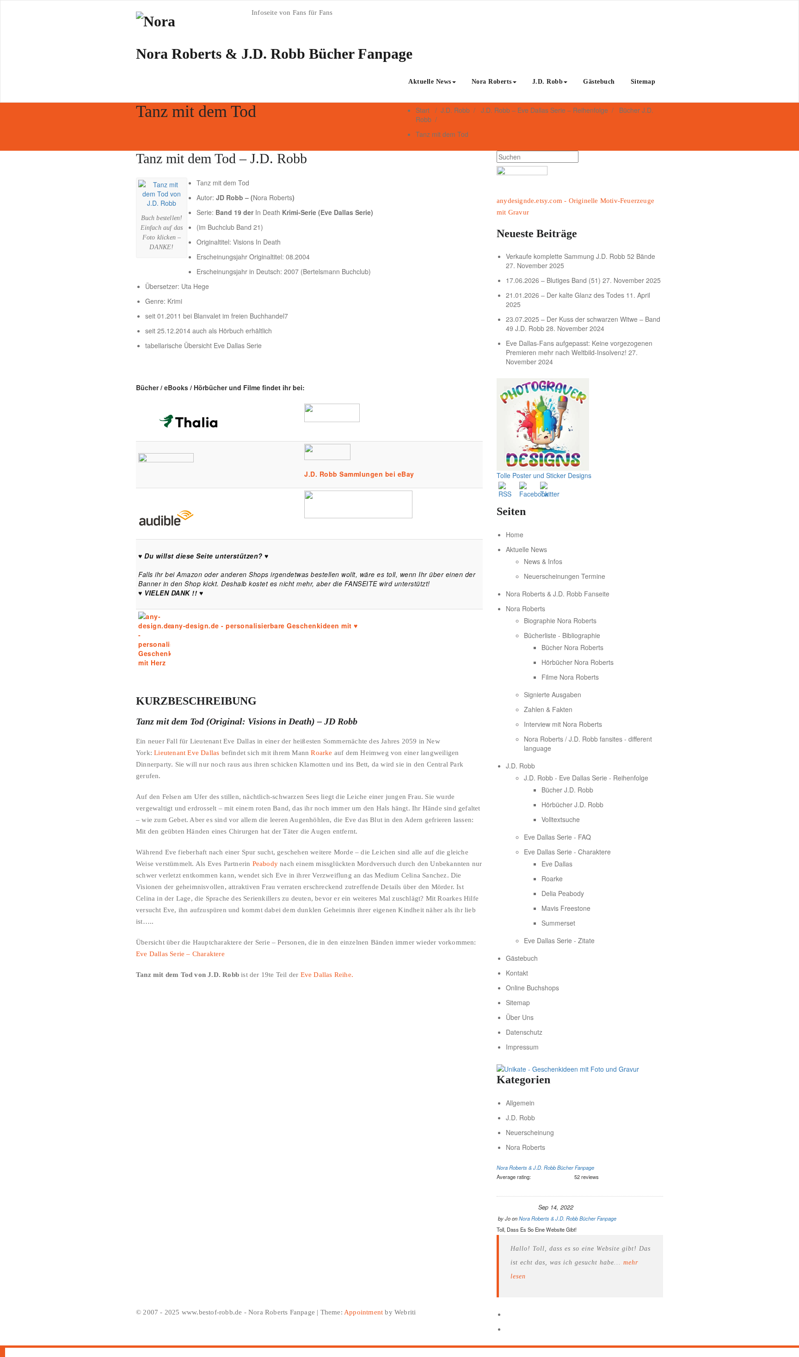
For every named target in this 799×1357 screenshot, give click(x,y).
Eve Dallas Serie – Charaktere (180, 954)
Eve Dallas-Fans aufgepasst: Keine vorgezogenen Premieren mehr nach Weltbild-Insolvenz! (579, 347)
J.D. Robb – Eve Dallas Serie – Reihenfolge (544, 110)
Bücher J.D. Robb (567, 789)
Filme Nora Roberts (570, 677)
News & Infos (543, 561)
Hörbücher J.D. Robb (572, 804)
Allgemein (520, 1102)
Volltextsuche (560, 819)
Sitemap (643, 81)
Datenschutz (524, 1032)
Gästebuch (599, 81)
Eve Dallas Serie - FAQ (557, 836)
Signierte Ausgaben (552, 694)
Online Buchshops (532, 987)
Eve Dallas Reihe (326, 974)
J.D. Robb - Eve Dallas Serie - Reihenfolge (586, 777)
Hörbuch (231, 330)
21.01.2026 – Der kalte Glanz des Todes (565, 295)
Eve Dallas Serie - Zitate (559, 940)
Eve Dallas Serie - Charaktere (567, 851)
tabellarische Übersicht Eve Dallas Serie (203, 345)
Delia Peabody (562, 893)
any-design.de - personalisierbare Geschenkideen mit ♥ (264, 625)
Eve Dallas (556, 863)
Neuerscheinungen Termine (564, 576)
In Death (267, 212)
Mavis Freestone (565, 908)
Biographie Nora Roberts (560, 620)
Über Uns (520, 1017)
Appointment (363, 1312)
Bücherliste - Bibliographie (562, 635)
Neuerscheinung (530, 1132)
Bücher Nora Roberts (572, 647)
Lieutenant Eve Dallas (186, 752)
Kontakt (517, 972)
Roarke (321, 752)
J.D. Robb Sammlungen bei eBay (359, 474)
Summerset (558, 922)
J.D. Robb (547, 81)
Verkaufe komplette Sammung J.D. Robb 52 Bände (580, 256)
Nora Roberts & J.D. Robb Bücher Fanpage (545, 1167)
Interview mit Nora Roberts (563, 724)
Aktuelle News (429, 81)
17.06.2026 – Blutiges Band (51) (553, 280)
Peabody (265, 863)
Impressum (522, 1046)
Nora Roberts (492, 81)
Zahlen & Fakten (548, 709)
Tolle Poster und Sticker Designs (544, 475)
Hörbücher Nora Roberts (577, 662)
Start (423, 110)
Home (514, 534)
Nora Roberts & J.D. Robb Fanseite (557, 593)
